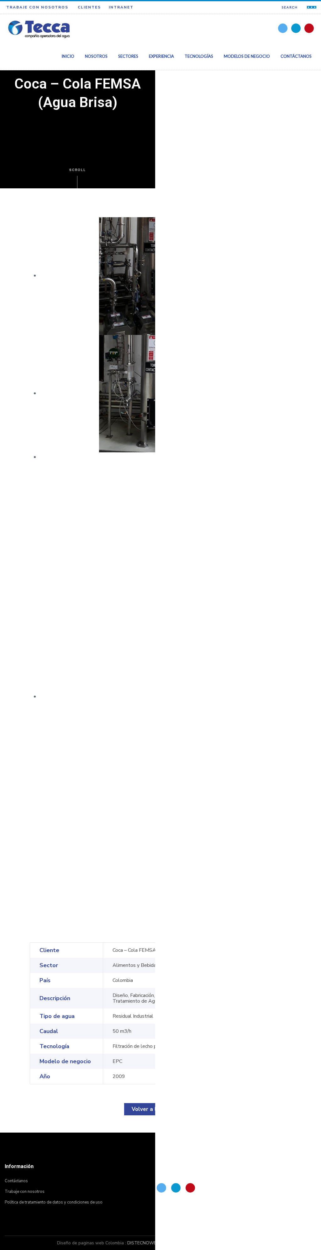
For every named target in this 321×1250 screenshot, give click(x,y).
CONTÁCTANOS (296, 56)
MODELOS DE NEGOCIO (247, 56)
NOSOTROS (96, 56)
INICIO (67, 56)
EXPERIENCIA (161, 56)
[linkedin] (296, 28)
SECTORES (128, 56)
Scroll (77, 170)
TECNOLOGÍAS (199, 56)
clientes (89, 7)
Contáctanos (16, 1181)
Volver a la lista (152, 1109)
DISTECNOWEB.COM (148, 1243)
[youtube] (309, 28)
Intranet (121, 7)
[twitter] (282, 28)
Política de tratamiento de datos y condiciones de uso (54, 1202)
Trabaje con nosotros (37, 7)
